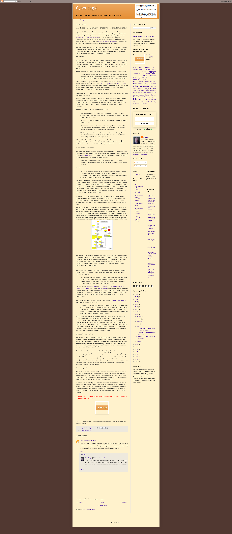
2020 (136, 309)
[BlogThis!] (102, 428)
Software (135, 102)
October (139, 319)
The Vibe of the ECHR (139, 204)
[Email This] (100, 428)
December (139, 316)
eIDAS (144, 79)
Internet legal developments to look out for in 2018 (152, 240)
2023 (136, 302)
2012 (136, 356)
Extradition (148, 81)
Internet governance (137, 88)
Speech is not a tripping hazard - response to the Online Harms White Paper (151, 273)
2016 (136, 347)
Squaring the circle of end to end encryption (151, 247)
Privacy (148, 97)
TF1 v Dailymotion (102, 288)
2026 (136, 294)
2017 (136, 344)
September (140, 321)
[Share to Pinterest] (107, 428)
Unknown (83, 441)
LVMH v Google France (106, 84)
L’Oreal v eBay (120, 84)
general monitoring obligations (107, 41)
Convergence (142, 72)
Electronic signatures (151, 80)
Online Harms (146, 92)
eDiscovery (140, 79)
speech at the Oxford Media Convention (87, 37)
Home (102, 502)
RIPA (135, 99)
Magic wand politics (138, 90)
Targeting (153, 102)
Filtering (153, 81)
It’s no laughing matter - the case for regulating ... (145, 337)
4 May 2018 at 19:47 (91, 441)
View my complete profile (140, 154)
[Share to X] (104, 428)
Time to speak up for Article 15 (151, 233)
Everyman (141, 81)
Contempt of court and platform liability (138, 218)
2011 (136, 359)
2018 (136, 314)
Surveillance (144, 101)
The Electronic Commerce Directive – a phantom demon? (145, 329)
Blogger (119, 522)
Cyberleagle (86, 8)
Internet (153, 86)
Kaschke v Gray (107, 286)
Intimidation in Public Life (118, 300)
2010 (136, 361)
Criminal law (137, 73)
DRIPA (135, 80)
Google (147, 84)
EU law (135, 81)
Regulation (153, 97)
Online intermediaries (86, 430)
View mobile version (102, 505)
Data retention (149, 75)
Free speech (138, 83)
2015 (136, 349)
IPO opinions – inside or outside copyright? (139, 211)
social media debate (86, 155)
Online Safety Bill (139, 97)
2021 (136, 307)
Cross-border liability (149, 73)
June (138, 324)
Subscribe (144, 123)
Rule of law (143, 99)
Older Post (124, 502)
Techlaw (135, 103)
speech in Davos (101, 36)
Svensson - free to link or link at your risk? (151, 226)
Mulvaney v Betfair (91, 286)
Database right (137, 78)
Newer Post (79, 502)
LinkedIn (137, 174)
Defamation (145, 78)
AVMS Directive (137, 69)
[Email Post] (97, 428)
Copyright (152, 71)
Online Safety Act (150, 95)
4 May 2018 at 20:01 (99, 458)
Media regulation (150, 90)
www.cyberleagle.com (81, 20)
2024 (136, 299)
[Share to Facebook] (105, 428)
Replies (84, 455)
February (139, 341)
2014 (136, 352)
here (150, 180)
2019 (136, 312)
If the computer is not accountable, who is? (139, 198)
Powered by (140, 129)
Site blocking (152, 99)
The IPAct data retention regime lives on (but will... (146, 333)
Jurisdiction (147, 88)
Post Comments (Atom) (89, 509)
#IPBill (141, 67)
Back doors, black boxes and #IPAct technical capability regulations (139, 188)
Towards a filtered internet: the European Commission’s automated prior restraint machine (152, 217)
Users (145, 103)
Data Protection (137, 76)
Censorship (148, 69)
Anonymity (147, 67)
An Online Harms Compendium (143, 36)
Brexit (144, 69)
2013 (136, 354)
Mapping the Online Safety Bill (151, 264)
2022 (136, 304)
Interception (144, 86)
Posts (136, 162)
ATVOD (154, 67)
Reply (81, 451)
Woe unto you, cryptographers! (150, 55)
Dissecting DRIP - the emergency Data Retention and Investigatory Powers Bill (152, 199)
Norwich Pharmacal (138, 92)
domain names (152, 78)
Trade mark (140, 103)
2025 (136, 297)
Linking (154, 88)
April (138, 326)
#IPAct (135, 67)
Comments (138, 166)
